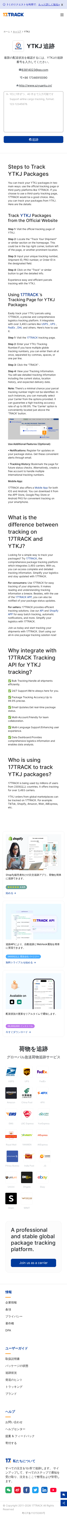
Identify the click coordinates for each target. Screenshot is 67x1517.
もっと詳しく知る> (49, 4)
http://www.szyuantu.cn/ (35, 85)
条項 (8, 1309)
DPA (8, 1330)
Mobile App (41, 487)
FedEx (12, 327)
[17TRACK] (13, 14)
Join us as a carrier (33, 1263)
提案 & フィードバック (20, 1436)
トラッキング (14, 1386)
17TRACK (29, 294)
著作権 (9, 1323)
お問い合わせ (14, 1422)
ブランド (11, 1393)
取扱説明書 (12, 1359)
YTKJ (25, 215)
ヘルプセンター (15, 1429)
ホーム (7, 31)
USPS (45, 323)
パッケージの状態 (16, 1365)
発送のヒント (14, 1379)
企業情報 (11, 1302)
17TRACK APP (24, 597)
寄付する (11, 1443)
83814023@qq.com (35, 70)
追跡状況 (11, 1372)
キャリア (17, 31)
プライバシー (14, 1316)
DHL (20, 327)
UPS (53, 323)
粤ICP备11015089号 (33, 1512)
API (42, 610)
